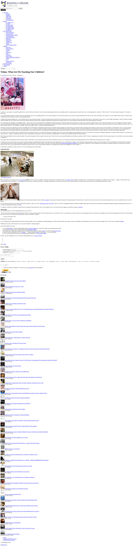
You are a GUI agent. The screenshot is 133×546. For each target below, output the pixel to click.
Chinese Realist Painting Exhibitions (69, 143)
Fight (7, 53)
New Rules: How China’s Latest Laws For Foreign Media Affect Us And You (22, 511)
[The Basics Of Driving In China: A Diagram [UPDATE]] (3, 397)
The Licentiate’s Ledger (11, 45)
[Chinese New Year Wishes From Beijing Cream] (3, 303)
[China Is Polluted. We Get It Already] (3, 365)
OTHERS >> (9, 30)
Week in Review (9, 48)
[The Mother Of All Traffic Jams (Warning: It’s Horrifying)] (3, 403)
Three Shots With (10, 32)
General (8, 13)
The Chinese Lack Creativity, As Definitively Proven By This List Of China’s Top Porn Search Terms (27, 348)
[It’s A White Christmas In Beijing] (3, 534)
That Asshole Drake (10, 37)
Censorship (8, 52)
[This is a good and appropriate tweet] (3, 494)
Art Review (8, 62)
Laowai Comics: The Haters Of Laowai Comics (15, 343)
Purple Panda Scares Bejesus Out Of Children (15, 409)
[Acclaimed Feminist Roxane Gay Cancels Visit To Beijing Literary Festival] (3, 505)
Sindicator (8, 38)
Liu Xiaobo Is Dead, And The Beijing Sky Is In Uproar (17, 471)
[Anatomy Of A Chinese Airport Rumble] (3, 331)
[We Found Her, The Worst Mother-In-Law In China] (3, 437)
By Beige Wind (9, 26)
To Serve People (9, 36)
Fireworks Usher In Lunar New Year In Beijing (15, 280)
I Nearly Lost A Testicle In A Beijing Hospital (15, 292)
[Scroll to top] (4, 544)
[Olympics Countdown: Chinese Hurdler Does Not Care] (3, 388)
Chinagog (8, 41)
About (4, 537)
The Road (8, 55)
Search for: (3, 8)
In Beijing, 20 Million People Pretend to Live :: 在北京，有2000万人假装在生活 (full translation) (27, 460)
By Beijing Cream (10, 27)
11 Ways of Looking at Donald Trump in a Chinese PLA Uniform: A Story (21, 454)
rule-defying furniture (31, 229)
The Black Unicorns (6, 177)
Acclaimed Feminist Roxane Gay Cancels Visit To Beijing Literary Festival (21, 505)
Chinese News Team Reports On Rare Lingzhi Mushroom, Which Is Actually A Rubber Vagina (26, 393)
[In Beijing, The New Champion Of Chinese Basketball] (3, 414)
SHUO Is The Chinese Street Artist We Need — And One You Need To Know (22, 443)
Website (5, 252)
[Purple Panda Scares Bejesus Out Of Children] (3, 409)
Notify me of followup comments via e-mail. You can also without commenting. (23, 267)
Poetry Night (9, 56)
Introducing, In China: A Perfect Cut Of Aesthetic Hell (17, 371)
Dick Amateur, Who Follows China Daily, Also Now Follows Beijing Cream (22, 420)
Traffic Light (9, 42)
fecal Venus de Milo (42, 233)
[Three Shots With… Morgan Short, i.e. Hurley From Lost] (3, 337)
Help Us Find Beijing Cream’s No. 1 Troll (14, 286)
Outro (7, 51)
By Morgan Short (10, 28)
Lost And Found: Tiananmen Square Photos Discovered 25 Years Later (20, 297)
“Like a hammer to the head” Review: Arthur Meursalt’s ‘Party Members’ (21, 426)
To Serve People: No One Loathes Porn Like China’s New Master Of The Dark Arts (23, 377)
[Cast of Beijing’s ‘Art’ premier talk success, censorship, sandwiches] (3, 477)
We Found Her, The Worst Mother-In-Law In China (16, 437)
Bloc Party (8, 47)
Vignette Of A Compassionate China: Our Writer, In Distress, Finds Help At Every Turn (24, 382)
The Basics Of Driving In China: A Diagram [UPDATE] (17, 397)
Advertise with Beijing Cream (9, 538)
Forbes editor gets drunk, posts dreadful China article (16, 488)
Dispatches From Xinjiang (12, 35)
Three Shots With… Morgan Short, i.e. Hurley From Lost (17, 337)
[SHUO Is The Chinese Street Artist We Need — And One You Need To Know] (3, 443)
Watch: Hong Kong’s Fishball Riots (13, 522)
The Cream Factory (7, 31)
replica (37, 232)
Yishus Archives (38, 235)
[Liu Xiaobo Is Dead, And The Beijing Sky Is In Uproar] (3, 471)
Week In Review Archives (9, 540)
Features (5, 46)
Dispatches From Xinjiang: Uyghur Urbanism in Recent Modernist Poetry (21, 500)
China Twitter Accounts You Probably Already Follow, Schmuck (19, 354)
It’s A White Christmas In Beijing (12, 534)
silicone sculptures (33, 228)
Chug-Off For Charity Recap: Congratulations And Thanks (18, 314)
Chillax (7, 58)
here (20, 204)
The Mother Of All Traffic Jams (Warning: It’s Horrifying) (17, 403)
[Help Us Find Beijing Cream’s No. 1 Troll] (3, 286)
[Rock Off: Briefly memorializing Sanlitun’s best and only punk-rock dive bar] (3, 483)
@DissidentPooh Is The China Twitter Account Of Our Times (18, 466)
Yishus (7, 43)
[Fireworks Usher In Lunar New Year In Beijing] (3, 280)
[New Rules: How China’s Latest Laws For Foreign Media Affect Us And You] (3, 511)
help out (80, 207)
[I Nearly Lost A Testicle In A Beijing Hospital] (3, 292)
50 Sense (8, 50)
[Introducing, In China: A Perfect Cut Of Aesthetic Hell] (3, 371)
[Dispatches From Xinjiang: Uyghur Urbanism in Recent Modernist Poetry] (3, 500)
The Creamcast (6, 64)
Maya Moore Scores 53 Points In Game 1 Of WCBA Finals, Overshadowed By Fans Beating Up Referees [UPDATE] (31, 360)
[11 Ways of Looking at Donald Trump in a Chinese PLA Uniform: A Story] (3, 454)
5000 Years (8, 16)
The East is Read (10, 20)
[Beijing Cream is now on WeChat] (3, 448)
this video (46, 200)
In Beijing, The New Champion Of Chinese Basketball (17, 414)
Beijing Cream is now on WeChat (12, 448)
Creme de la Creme (7, 63)
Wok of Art (8, 17)
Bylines (5, 21)
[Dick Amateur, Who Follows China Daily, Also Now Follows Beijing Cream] (3, 420)
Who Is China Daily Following (13, 57)
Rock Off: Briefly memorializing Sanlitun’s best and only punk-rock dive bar (22, 483)
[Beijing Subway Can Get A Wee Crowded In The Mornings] (3, 320)
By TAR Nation (9, 25)
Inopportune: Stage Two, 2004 (46, 203)
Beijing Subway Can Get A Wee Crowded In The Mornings (18, 320)
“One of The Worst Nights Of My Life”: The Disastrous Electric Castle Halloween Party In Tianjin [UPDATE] (29, 309)
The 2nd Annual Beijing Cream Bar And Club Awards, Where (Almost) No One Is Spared (25, 326)
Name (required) (7, 249)
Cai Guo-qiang (22, 179)
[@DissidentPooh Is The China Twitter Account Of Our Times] (3, 466)
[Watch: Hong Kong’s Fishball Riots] (3, 522)
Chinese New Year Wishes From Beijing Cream (15, 303)
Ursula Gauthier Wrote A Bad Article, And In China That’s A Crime (20, 528)
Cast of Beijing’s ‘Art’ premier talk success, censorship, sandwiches (19, 477)
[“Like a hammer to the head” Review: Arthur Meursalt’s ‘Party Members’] (3, 426)
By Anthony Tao (9, 22)
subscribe (31, 267)
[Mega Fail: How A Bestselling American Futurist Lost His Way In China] (3, 517)
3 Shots (5, 66)
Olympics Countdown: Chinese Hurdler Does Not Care (17, 388)
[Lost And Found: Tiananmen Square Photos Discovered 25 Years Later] (3, 297)
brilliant (122, 221)
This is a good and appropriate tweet (13, 494)
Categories (5, 12)
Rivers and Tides (57, 230)
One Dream (8, 18)
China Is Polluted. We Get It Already (13, 365)
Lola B (3, 75)
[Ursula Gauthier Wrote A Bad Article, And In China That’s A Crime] (3, 528)
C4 (6, 59)
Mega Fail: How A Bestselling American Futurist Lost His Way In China (21, 517)
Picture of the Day (10, 61)
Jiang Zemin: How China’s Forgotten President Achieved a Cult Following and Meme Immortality (26, 431)
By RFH (8, 23)
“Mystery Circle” (70, 179)
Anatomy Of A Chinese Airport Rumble (13, 331)
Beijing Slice (9, 40)
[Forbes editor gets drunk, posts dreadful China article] (3, 488)
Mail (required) (6, 251)
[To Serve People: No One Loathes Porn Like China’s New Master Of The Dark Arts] (3, 377)
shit (19, 214)
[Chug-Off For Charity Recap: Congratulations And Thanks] (3, 314)
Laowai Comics (9, 33)
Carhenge (23, 232)
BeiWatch (8, 15)
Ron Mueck (10, 228)
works (43, 230)
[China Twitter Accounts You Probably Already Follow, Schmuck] (3, 354)
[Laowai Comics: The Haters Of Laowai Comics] (3, 343)
